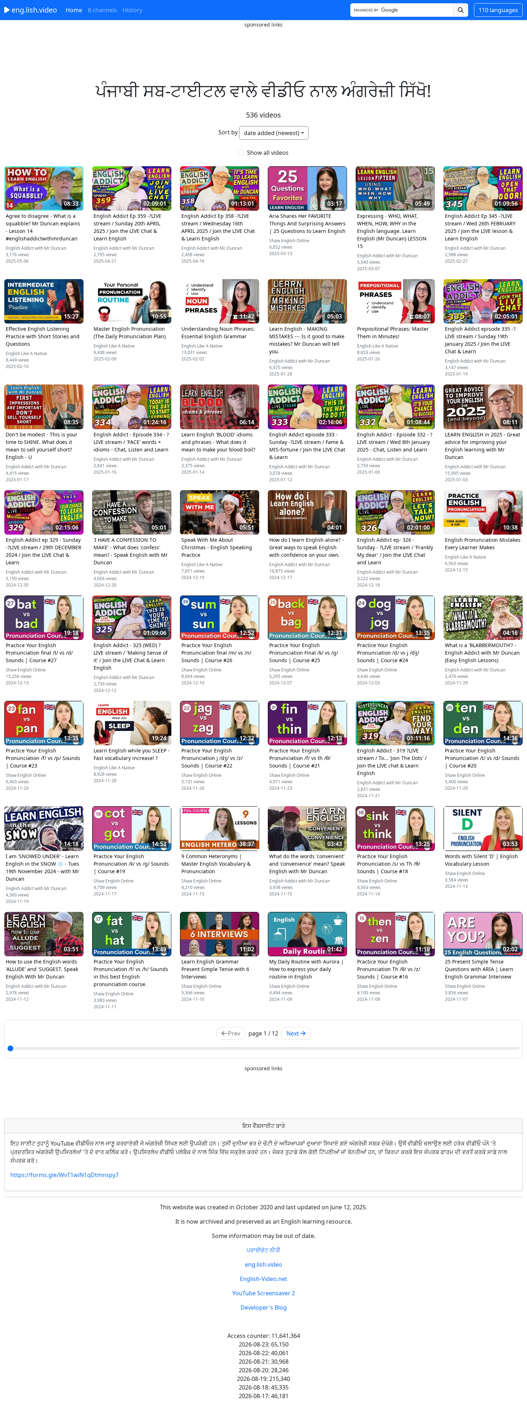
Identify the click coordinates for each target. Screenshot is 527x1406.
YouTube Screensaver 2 (263, 1293)
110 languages (498, 10)
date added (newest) (271, 133)
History (132, 10)
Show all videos (268, 153)
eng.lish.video (33, 10)
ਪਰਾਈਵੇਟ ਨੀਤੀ (263, 1250)
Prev (233, 1033)
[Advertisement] (263, 45)
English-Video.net (263, 1279)
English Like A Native (26, 353)
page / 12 (263, 1033)
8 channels (102, 10)
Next (293, 1033)
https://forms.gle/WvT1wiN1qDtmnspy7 (64, 1175)
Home (74, 10)
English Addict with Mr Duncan (36, 248)
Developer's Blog (264, 1307)
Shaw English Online (289, 241)
